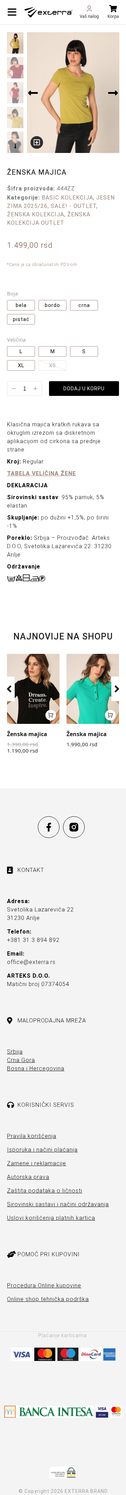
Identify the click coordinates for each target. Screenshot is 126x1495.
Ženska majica (27, 734)
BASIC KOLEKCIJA (67, 197)
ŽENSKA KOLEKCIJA (35, 214)
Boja (12, 293)
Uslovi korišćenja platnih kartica (51, 1218)
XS (52, 365)
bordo (52, 305)
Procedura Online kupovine (44, 1285)
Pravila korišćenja (31, 1136)
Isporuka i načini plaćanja (42, 1149)
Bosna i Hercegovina (35, 1068)
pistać (21, 319)
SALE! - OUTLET (73, 206)
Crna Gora (21, 1060)
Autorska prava (28, 1177)
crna (84, 305)
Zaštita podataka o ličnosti (44, 1190)
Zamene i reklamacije (36, 1163)
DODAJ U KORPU (84, 388)
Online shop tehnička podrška (48, 1299)
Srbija (15, 1051)
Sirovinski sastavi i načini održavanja (58, 1204)
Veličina (16, 339)
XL (21, 365)
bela (21, 305)
